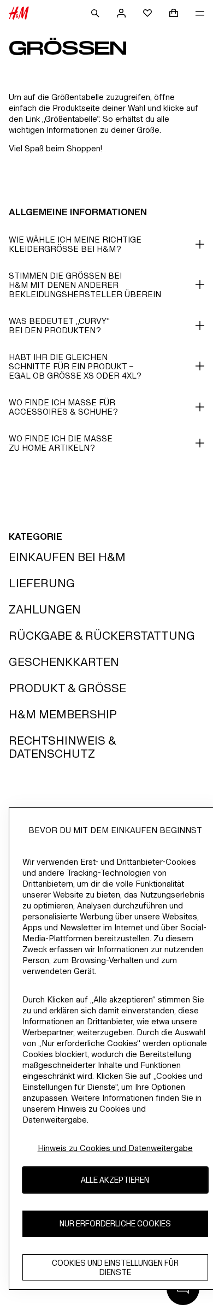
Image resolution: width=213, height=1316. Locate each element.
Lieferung (42, 583)
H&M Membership (63, 714)
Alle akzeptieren (115, 1179)
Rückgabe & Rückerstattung (102, 635)
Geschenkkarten (64, 662)
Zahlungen (45, 609)
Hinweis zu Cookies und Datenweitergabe (115, 1148)
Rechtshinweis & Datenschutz (62, 747)
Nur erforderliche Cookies (115, 1223)
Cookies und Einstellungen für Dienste (115, 1267)
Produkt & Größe (67, 688)
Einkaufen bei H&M (67, 557)
